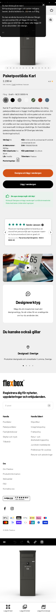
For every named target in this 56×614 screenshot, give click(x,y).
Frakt (14, 84)
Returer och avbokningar (42, 454)
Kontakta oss (9, 488)
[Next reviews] (51, 232)
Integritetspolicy (38, 427)
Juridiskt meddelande (40, 445)
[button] (28, 232)
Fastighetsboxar (10, 432)
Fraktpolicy (36, 432)
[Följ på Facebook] (5, 508)
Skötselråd (7, 479)
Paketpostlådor (9, 427)
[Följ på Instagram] (12, 508)
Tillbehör (7, 441)
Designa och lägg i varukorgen (28, 173)
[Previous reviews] (5, 232)
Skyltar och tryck (10, 437)
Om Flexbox (8, 469)
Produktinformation (11, 474)
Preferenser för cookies (41, 450)
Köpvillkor (35, 422)
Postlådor (7, 422)
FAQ (4, 483)
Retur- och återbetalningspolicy (40, 438)
